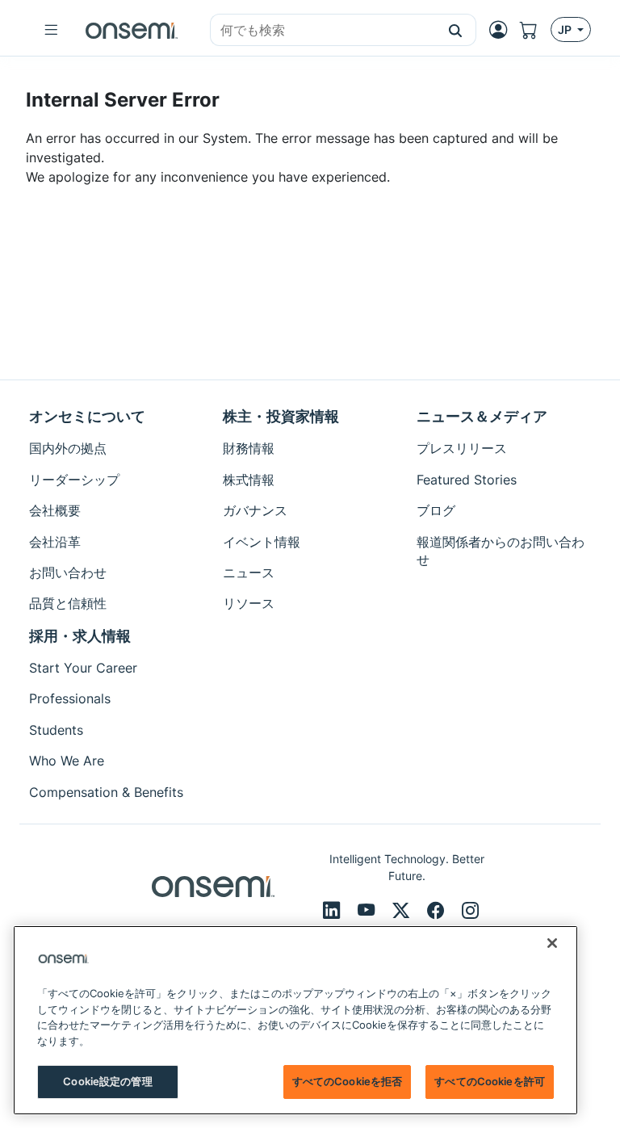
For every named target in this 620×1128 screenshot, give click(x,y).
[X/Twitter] (403, 909)
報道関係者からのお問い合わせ (500, 551)
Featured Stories (467, 480)
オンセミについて (87, 416)
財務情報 (248, 448)
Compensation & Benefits (106, 792)
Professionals (70, 698)
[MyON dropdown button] (503, 30)
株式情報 (248, 480)
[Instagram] (470, 909)
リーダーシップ (74, 480)
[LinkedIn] (334, 909)
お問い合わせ (68, 572)
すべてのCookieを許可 (489, 1081)
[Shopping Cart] (535, 30)
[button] (455, 30)
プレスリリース (462, 448)
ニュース (248, 572)
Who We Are (66, 761)
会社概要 (55, 510)
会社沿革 (55, 542)
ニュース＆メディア (482, 416)
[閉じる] (552, 943)
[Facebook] (438, 909)
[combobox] (323, 31)
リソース (248, 603)
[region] (295, 1020)
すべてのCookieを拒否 (347, 1081)
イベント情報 (261, 542)
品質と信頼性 (68, 603)
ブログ (436, 510)
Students (56, 730)
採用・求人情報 (80, 635)
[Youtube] (368, 909)
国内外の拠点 (68, 448)
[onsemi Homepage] (132, 30)
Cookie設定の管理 (107, 1081)
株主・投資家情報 (281, 416)
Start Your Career (83, 668)
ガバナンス (255, 510)
